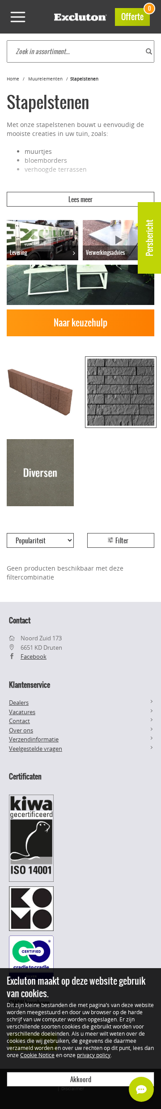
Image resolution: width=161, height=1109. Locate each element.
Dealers (19, 702)
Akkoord (80, 1079)
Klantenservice (29, 684)
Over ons (21, 730)
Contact (19, 721)
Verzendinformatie (34, 739)
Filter (121, 541)
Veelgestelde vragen (35, 749)
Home (13, 79)
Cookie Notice (37, 1054)
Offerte (135, 15)
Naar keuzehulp (80, 323)
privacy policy (93, 1054)
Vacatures (22, 712)
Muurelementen (45, 79)
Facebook (34, 656)
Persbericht (150, 238)
